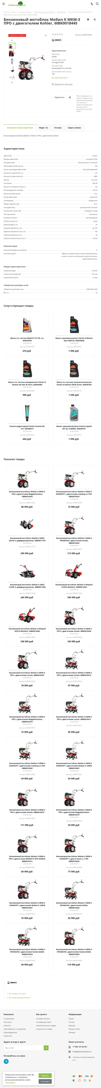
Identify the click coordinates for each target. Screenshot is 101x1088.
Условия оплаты (43, 1018)
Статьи (72, 1022)
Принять (45, 1076)
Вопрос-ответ (74, 1029)
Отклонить (45, 1081)
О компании (9, 1018)
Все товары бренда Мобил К (19, 998)
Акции (71, 1018)
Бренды (72, 1025)
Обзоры (72, 1032)
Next (12, 83)
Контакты (8, 1022)
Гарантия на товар (44, 1029)
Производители (10, 1032)
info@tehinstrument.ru (82, 1051)
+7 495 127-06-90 (80, 1047)
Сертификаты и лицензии (15, 1029)
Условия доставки (43, 1022)
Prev (12, 40)
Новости (7, 1025)
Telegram (6, 1061)
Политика (8, 1036)
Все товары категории (17, 994)
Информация (75, 1014)
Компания (9, 1014)
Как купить (41, 1014)
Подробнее (10, 1082)
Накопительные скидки (46, 1025)
